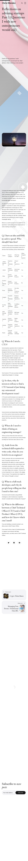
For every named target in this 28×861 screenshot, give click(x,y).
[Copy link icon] (19, 543)
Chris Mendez (9, 3)
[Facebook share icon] (14, 543)
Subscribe (20, 792)
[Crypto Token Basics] (14, 595)
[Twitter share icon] (9, 543)
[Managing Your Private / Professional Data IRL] (14, 607)
